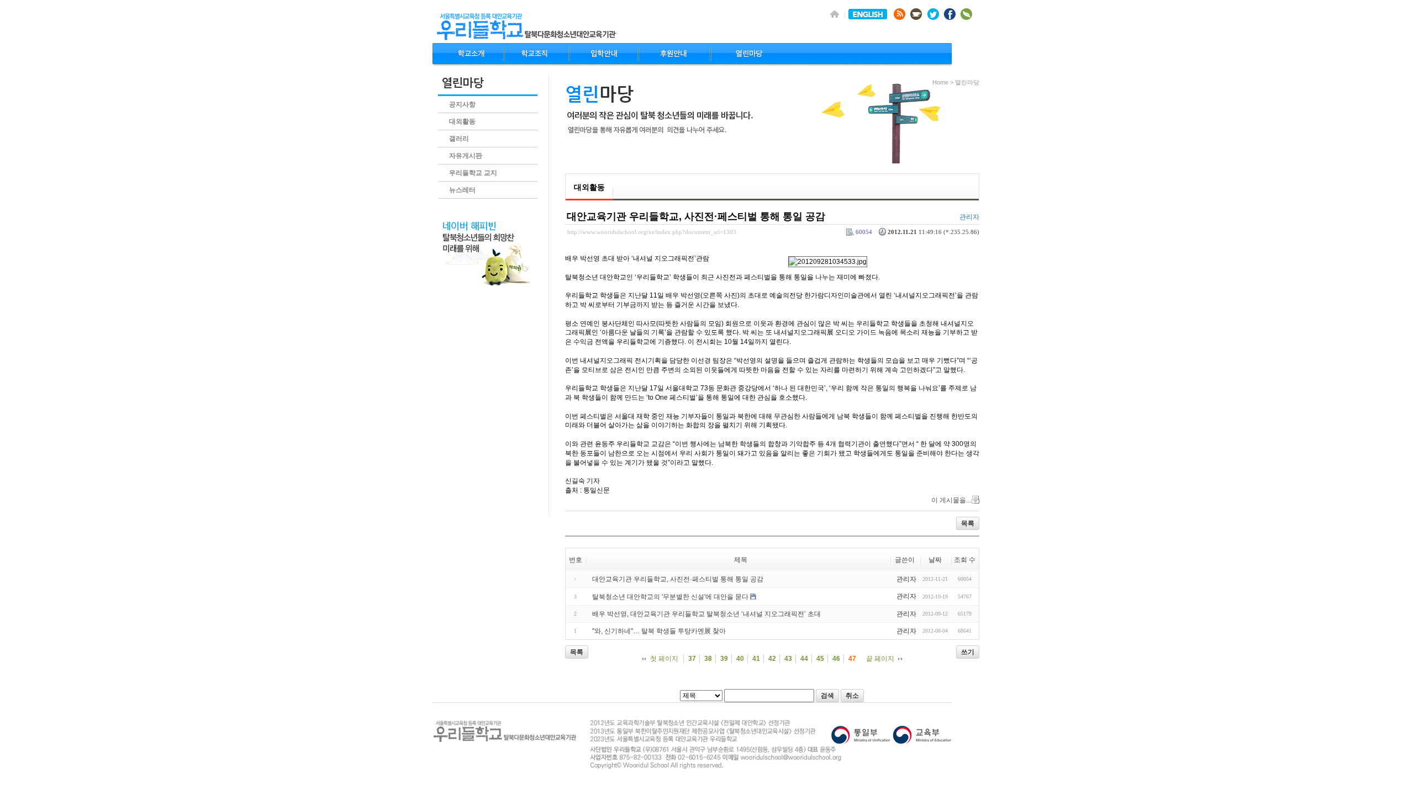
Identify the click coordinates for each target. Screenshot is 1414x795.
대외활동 (462, 121)
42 (772, 658)
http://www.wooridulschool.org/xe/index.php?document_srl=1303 (651, 232)
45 (820, 658)
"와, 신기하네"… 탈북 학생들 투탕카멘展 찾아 (659, 631)
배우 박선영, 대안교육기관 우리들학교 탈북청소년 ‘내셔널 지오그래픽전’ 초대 (706, 614)
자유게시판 (465, 156)
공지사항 (462, 104)
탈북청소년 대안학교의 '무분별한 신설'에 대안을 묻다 (670, 597)
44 (804, 658)
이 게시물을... (951, 500)
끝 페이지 (880, 658)
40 (740, 658)
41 (756, 658)
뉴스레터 (462, 190)
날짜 (935, 560)
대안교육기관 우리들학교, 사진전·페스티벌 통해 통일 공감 (696, 216)
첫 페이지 (664, 658)
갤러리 (459, 138)
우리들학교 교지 (473, 173)
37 (692, 658)
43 (788, 658)
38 (708, 658)
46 (836, 658)
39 (724, 658)
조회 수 (964, 560)
